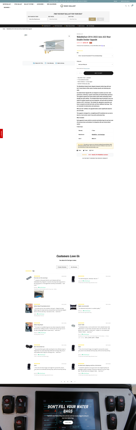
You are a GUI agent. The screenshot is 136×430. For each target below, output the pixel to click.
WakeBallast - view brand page (98, 134)
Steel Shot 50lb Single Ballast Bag (84, 312)
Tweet (86, 150)
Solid (79, 346)
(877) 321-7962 (87, 83)
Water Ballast (7, 4)
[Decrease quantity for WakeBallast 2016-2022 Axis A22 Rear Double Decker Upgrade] (78, 73)
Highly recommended (83, 306)
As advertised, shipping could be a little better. (90, 365)
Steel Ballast (18, 4)
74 (71, 381)
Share (80, 150)
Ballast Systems (29, 4)
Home (4, 28)
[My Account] (128, 6)
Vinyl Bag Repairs (51, 4)
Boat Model (51, 16)
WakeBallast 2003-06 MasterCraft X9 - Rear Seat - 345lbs (45, 289)
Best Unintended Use (39, 346)
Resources (7, 7)
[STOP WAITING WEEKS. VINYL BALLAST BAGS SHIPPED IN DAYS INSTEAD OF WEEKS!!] (68, 1)
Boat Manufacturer (33, 16)
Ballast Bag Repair (38, 324)
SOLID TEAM (81, 324)
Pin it (92, 150)
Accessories (40, 4)
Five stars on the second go (41, 278)
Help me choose (87, 68)
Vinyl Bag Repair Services (39, 315)
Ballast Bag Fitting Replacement (42, 306)
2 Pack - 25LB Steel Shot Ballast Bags (41, 356)
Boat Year (71, 16)
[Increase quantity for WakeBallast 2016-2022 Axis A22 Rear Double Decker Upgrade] (82, 73)
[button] (68, 422)
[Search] (126, 6)
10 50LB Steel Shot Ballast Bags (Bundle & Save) (87, 282)
